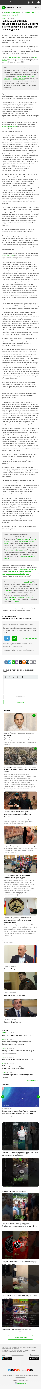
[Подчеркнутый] (13, 677)
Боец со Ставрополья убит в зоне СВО (16, 1035)
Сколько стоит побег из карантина (16, 550)
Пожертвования (34, 1355)
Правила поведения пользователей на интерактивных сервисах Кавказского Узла (20, 1376)
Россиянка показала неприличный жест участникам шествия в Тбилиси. (17, 1330)
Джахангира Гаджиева (9, 126)
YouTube (16, 601)
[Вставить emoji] (22, 677)
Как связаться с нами (17, 1355)
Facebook (13, 597)
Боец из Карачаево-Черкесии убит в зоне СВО (19, 1059)
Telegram (8, 590)
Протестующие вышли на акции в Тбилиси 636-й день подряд (17, 876)
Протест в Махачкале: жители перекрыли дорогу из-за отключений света (18, 1190)
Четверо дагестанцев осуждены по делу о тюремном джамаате (18, 1051)
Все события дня (33, 1080)
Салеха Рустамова (8, 255)
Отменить (20, 702)
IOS (31, 582)
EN (6, 2)
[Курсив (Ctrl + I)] (9, 677)
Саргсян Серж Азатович (13, 1022)
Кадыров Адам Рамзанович (14, 995)
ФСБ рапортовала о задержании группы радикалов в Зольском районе (17, 1067)
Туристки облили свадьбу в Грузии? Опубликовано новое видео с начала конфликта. (20, 1224)
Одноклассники (10, 599)
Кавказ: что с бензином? (12, 12)
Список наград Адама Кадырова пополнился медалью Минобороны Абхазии (17, 813)
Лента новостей (13, 15)
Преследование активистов (27, 569)
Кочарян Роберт (10, 968)
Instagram (21, 597)
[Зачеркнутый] (17, 677)
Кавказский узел (14, 57)
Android (26, 582)
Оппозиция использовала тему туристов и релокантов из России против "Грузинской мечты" (20, 769)
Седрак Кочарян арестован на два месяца (19, 845)
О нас (3, 1355)
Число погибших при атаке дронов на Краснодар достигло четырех (16, 1042)
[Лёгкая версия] (10, 2)
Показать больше (20, 1337)
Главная (4, 15)
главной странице (19, 79)
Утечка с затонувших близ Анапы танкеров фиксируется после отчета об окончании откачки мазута (19, 1113)
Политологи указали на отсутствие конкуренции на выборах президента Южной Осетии (18, 919)
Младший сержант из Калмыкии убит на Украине (17, 1075)
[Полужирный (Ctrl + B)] (5, 677)
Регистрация (20, 697)
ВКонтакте (29, 597)
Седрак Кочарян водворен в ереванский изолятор (19, 734)
